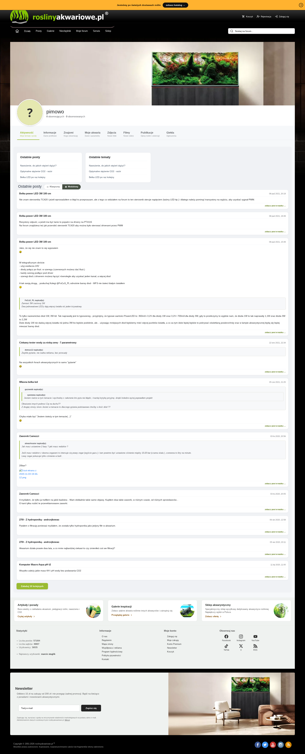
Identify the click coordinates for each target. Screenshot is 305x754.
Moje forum (82, 31)
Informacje (50, 134)
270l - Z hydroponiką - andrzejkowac (39, 519)
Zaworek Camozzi (29, 436)
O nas (104, 636)
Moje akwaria (92, 134)
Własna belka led (28, 382)
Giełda (171, 134)
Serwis (96, 31)
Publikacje (150, 134)
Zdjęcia (111, 134)
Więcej (67, 720)
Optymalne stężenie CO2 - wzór (36, 171)
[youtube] (273, 747)
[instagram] (281, 747)
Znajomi (71, 134)
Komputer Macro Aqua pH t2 (35, 564)
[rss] (288, 747)
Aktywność (28, 134)
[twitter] (265, 747)
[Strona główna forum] (17, 31)
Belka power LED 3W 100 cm (35, 193)
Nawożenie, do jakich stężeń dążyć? (38, 165)
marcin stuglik (48, 654)
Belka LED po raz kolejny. (33, 177)
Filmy (128, 134)
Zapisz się (91, 708)
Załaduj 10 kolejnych (32, 586)
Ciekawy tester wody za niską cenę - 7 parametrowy (47, 342)
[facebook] (258, 745)
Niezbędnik (65, 31)
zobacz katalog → (175, 5)
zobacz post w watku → (275, 206)
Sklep (108, 31)
